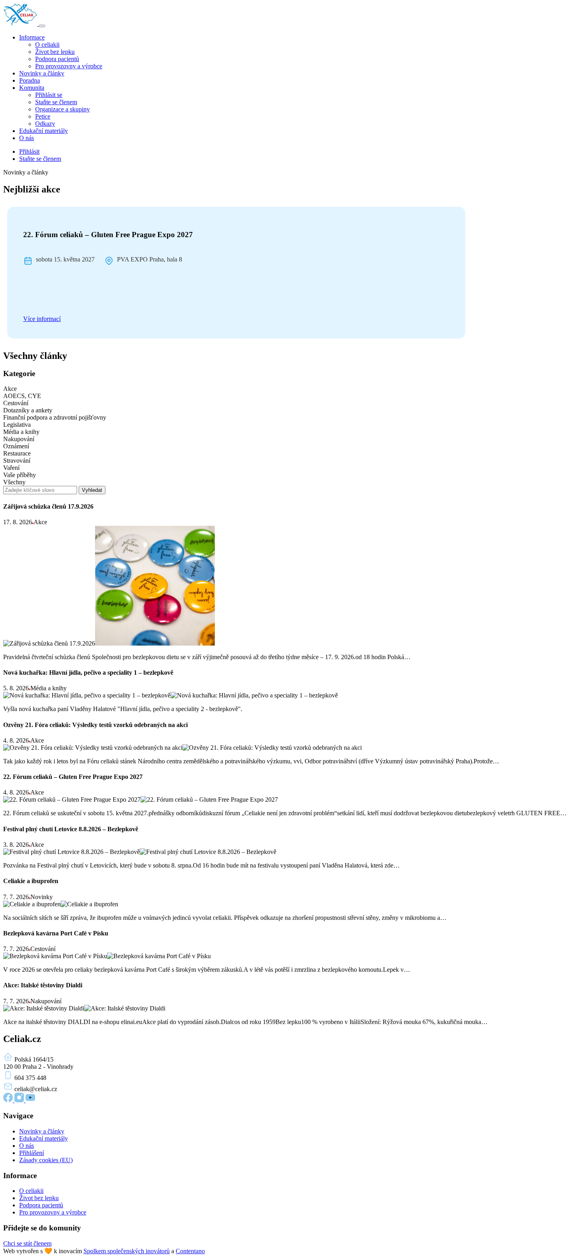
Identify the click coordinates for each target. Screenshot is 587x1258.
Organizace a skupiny (62, 109)
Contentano (190, 1251)
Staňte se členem (56, 102)
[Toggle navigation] (42, 26)
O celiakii (47, 44)
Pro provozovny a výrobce (68, 66)
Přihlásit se (48, 94)
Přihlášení (31, 1152)
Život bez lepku (55, 51)
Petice (42, 116)
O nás (26, 138)
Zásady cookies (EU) (46, 1160)
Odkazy (45, 123)
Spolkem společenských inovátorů (126, 1251)
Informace (32, 37)
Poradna (29, 80)
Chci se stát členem (27, 1243)
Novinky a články (41, 73)
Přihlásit (29, 151)
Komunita (31, 87)
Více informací (42, 318)
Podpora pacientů (57, 58)
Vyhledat (92, 490)
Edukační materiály (43, 130)
